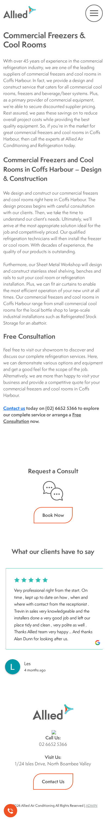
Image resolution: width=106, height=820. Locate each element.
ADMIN (91, 805)
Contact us (14, 408)
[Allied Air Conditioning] (19, 12)
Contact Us (53, 781)
